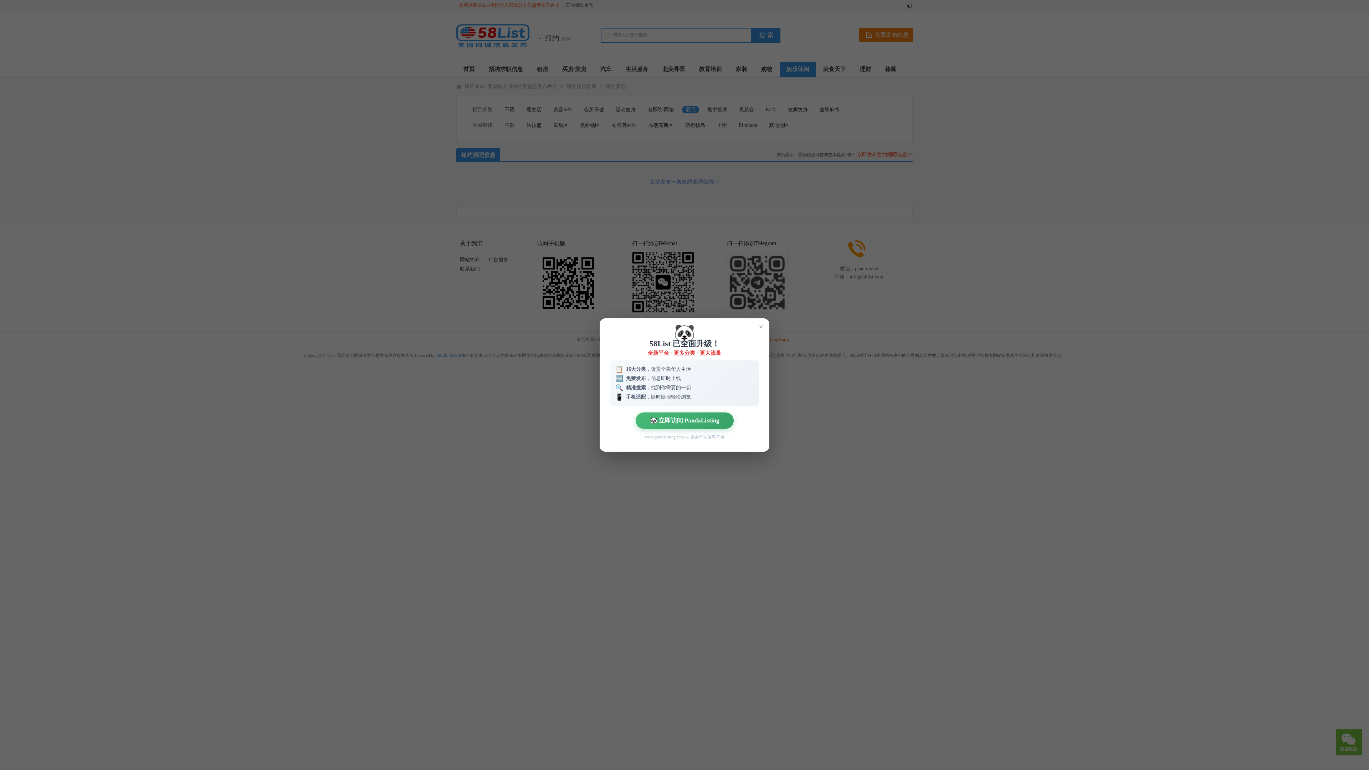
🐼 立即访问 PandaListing (684, 420)
